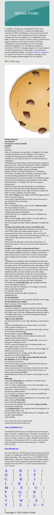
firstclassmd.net (11, 449)
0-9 (40, 505)
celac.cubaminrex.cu (13, 427)
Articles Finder (27, 13)
